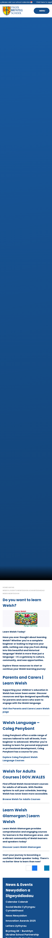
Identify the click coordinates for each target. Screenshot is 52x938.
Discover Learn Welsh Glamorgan (22, 847)
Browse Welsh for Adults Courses (21, 799)
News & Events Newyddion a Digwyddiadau (24, 590)
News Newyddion (11, 593)
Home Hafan (8, 587)
